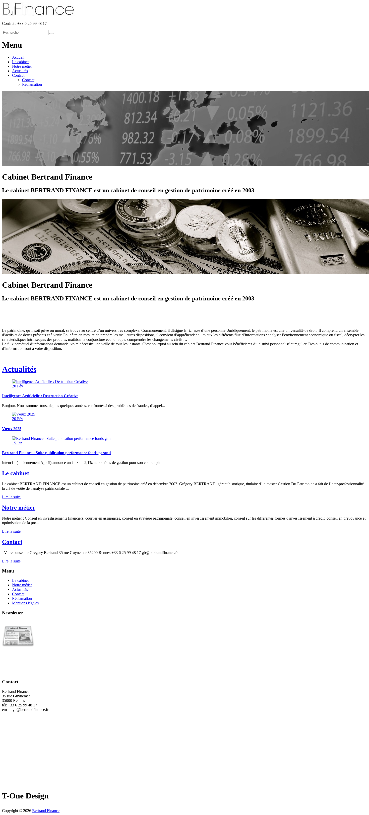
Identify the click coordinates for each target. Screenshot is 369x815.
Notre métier (22, 66)
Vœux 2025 (11, 429)
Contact (18, 75)
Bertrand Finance (45, 810)
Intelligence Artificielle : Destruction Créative (40, 396)
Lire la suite (11, 497)
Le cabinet (20, 62)
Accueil (18, 57)
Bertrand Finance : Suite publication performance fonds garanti (56, 453)
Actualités (20, 71)
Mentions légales (25, 603)
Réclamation (32, 84)
